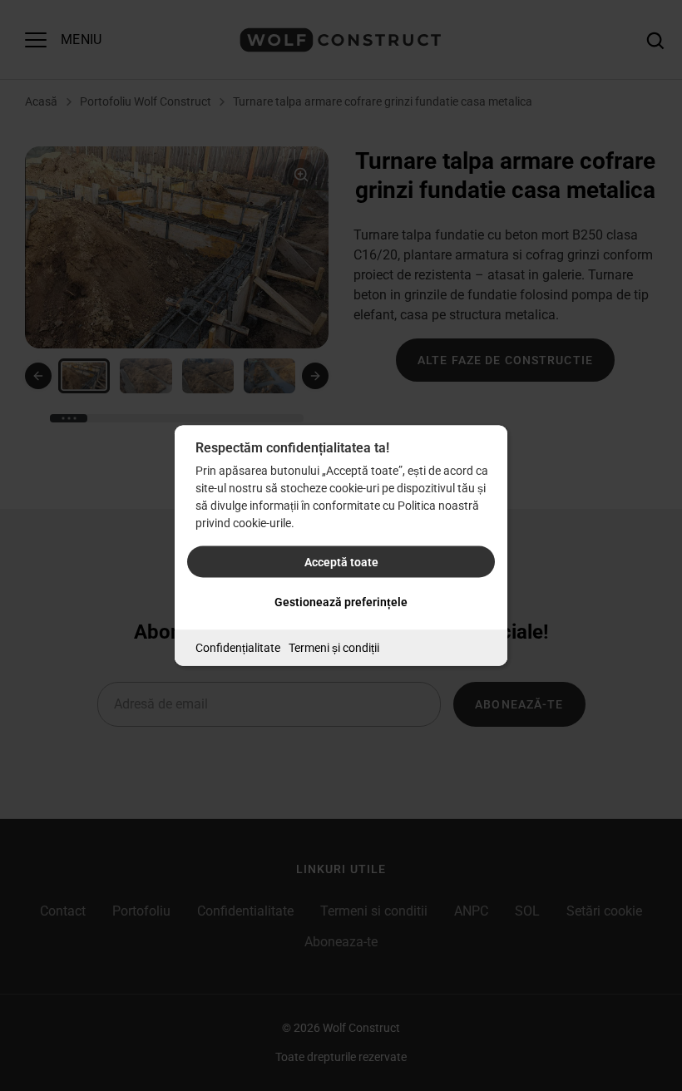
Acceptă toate (341, 562)
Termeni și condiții (334, 647)
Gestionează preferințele (341, 602)
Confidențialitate (237, 647)
